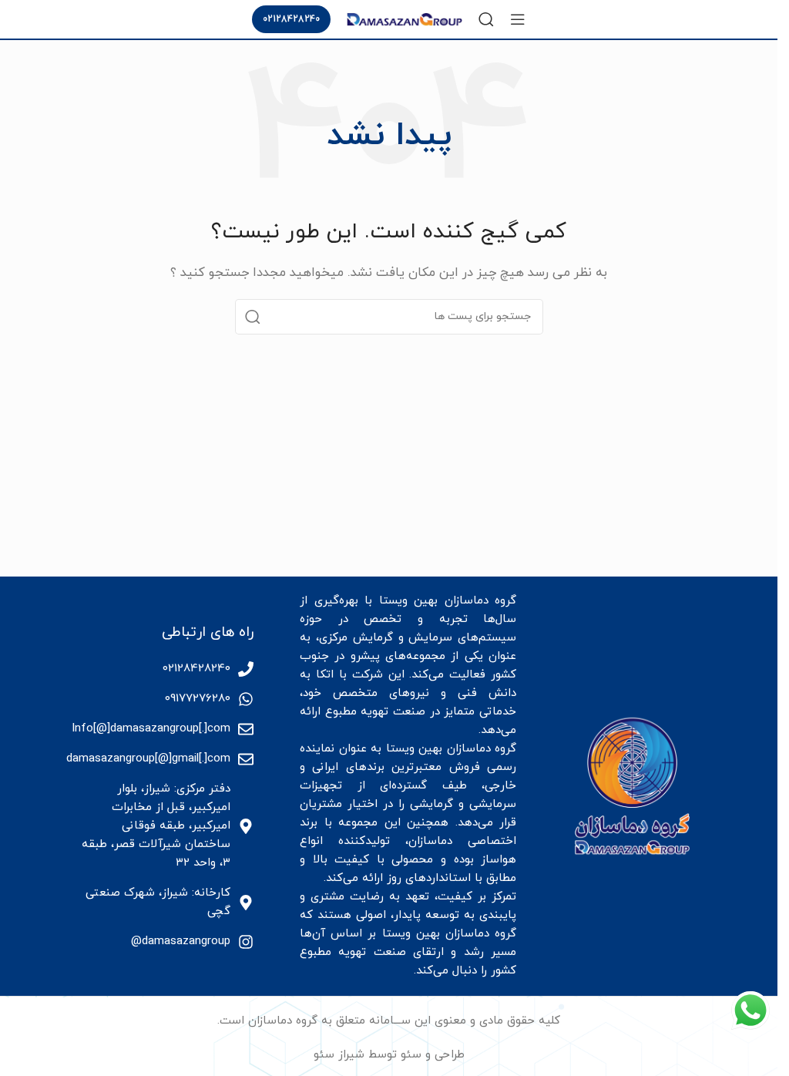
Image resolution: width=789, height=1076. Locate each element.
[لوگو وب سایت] (404, 18)
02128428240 (291, 19)
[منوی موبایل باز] (517, 19)
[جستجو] (486, 19)
